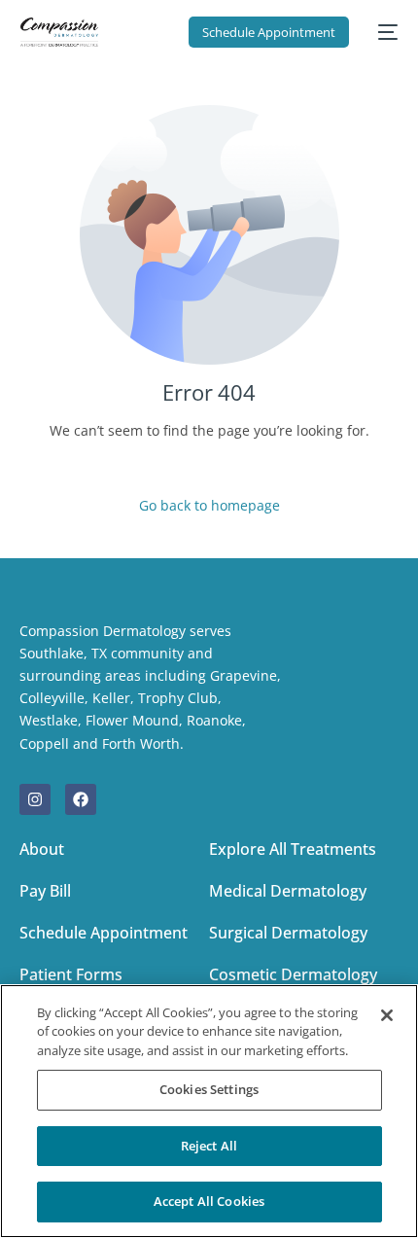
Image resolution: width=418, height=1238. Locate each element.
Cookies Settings (209, 1089)
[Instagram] (35, 799)
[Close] (387, 1015)
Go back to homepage (209, 505)
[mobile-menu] (383, 32)
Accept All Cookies (209, 1201)
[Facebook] (80, 799)
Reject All (209, 1145)
